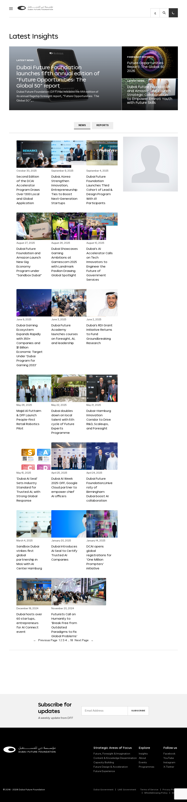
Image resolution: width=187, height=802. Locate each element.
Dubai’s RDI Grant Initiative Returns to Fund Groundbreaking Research (99, 334)
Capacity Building (104, 762)
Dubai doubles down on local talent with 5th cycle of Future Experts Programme (62, 422)
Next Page (84, 640)
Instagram (169, 762)
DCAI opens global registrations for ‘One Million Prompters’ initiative (98, 557)
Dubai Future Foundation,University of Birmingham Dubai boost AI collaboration (99, 489)
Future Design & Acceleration (111, 767)
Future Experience (104, 771)
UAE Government (127, 790)
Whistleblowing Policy (156, 793)
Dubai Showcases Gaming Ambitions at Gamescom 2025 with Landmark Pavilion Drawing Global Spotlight (64, 262)
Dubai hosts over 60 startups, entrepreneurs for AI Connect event (29, 623)
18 (71, 640)
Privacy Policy (170, 790)
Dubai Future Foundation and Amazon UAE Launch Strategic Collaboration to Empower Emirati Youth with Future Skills (149, 95)
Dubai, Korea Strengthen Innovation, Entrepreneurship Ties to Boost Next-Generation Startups (64, 190)
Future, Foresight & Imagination (112, 753)
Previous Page (45, 640)
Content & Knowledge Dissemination (115, 758)
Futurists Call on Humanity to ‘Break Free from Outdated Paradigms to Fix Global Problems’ (64, 625)
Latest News (25, 60)
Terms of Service (149, 790)
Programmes (146, 767)
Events (143, 762)
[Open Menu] (11, 8)
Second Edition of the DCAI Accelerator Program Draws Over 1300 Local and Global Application (28, 190)
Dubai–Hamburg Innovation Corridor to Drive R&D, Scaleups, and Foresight (98, 419)
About (142, 758)
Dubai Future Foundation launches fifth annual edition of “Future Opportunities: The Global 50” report (58, 76)
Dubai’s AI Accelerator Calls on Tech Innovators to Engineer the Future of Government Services (99, 264)
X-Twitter (168, 767)
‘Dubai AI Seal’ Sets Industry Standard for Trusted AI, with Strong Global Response (28, 489)
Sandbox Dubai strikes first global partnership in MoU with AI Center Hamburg (29, 557)
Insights (143, 753)
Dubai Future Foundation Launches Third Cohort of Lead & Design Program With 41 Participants (99, 190)
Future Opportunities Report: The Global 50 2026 (145, 67)
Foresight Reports (140, 57)
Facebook (169, 753)
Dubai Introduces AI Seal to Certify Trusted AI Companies (64, 553)
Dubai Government (103, 790)
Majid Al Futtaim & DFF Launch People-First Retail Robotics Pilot (28, 419)
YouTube (168, 758)
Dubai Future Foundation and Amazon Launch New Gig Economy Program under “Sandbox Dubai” (29, 262)
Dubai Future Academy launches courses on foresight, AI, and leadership (64, 334)
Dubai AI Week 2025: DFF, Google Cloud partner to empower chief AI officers (64, 487)
